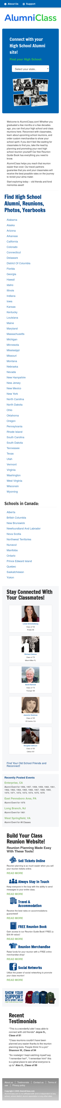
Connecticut (14, 252)
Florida (11, 268)
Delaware (12, 258)
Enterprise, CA (13, 783)
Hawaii (11, 279)
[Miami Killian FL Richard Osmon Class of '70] (30, 644)
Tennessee (13, 448)
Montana (12, 361)
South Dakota (15, 442)
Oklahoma (13, 415)
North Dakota (15, 404)
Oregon (11, 421)
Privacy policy (18, 1085)
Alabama (12, 219)
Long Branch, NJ (15, 808)
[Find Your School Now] (30, 997)
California (12, 241)
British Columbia (16, 517)
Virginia (11, 470)
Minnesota (13, 345)
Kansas (11, 306)
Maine (10, 323)
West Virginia (14, 480)
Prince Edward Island (19, 561)
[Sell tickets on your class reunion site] (13, 860)
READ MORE (15, 873)
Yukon (10, 577)
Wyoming (12, 491)
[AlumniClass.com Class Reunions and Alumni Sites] (30, 17)
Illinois (10, 290)
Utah (9, 459)
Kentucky (12, 312)
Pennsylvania (14, 426)
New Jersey (14, 383)
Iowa (9, 301)
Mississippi (13, 350)
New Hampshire (16, 377)
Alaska (11, 225)
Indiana (11, 296)
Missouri (12, 355)
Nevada (11, 372)
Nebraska (12, 366)
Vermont (12, 464)
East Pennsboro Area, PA (20, 798)
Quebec (11, 566)
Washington (14, 475)
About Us (12, 3)
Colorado (12, 247)
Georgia (11, 274)
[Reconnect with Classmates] (30, 92)
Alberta (11, 512)
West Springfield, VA (17, 818)
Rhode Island (14, 432)
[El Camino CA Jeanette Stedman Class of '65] (30, 705)
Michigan (12, 339)
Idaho (10, 285)
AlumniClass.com (27, 1091)
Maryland (12, 328)
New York (12, 393)
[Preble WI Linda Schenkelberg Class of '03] (30, 614)
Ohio (9, 410)
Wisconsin (13, 486)
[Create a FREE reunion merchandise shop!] (13, 946)
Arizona (11, 230)
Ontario (11, 555)
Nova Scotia (14, 534)
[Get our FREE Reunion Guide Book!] (13, 925)
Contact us (38, 1082)
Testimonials (23, 1082)
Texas (10, 453)
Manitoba (12, 550)
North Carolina (15, 399)
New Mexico (14, 388)
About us (9, 1082)
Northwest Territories (19, 539)
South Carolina (15, 437)
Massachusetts (15, 334)
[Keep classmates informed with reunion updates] (13, 880)
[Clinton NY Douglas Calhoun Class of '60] (30, 736)
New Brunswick (16, 523)
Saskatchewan (15, 572)
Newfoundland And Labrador (24, 528)
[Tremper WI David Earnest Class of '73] (30, 675)
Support (30, 3)
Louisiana (12, 317)
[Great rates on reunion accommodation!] (13, 901)
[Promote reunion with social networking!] (13, 966)
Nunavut (12, 545)
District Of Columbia (18, 263)
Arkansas (12, 236)
